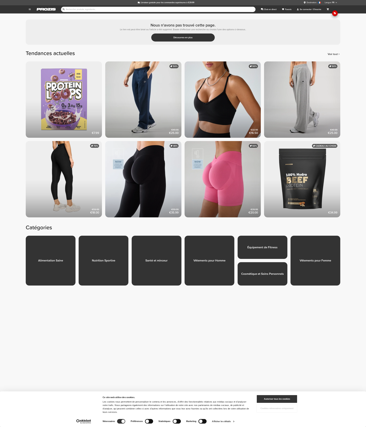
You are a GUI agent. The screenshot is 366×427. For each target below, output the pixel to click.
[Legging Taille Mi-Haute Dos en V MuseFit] (145, 181)
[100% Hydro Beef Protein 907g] (304, 181)
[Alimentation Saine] (52, 262)
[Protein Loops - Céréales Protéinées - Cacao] (65, 101)
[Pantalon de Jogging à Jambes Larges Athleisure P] (304, 101)
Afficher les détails (221, 421)
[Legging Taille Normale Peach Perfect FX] (65, 181)
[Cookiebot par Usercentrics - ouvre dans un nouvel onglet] (83, 421)
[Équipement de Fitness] (264, 249)
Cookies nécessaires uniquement (277, 408)
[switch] (149, 421)
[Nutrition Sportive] (105, 262)
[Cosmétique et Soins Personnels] (264, 275)
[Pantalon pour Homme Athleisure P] (145, 101)
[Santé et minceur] (158, 262)
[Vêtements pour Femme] (317, 262)
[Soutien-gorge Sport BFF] (224, 101)
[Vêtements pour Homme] (211, 262)
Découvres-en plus (183, 37)
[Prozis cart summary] (328, 9)
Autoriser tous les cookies (277, 399)
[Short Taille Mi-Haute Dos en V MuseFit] (224, 181)
